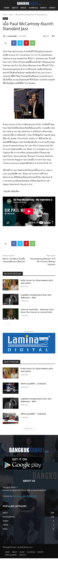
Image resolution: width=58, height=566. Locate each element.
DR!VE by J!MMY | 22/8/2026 (33, 383)
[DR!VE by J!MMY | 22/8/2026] (10, 388)
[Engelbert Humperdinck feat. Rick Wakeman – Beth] (10, 299)
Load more (28, 428)
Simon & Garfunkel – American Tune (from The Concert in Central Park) (37, 311)
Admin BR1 (12, 36)
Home (5, 14)
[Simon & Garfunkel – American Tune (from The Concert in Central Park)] (10, 313)
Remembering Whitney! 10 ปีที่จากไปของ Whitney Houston (42, 262)
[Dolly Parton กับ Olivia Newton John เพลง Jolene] (10, 284)
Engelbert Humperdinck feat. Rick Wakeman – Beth (36, 296)
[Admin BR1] (4, 36)
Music (11, 14)
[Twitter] (20, 43)
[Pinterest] (26, 43)
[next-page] (8, 324)
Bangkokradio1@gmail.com (25, 496)
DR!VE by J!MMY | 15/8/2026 (33, 414)
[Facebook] (14, 43)
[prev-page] (4, 324)
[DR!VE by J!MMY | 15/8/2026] (10, 418)
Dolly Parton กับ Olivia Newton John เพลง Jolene (37, 282)
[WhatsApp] (32, 43)
